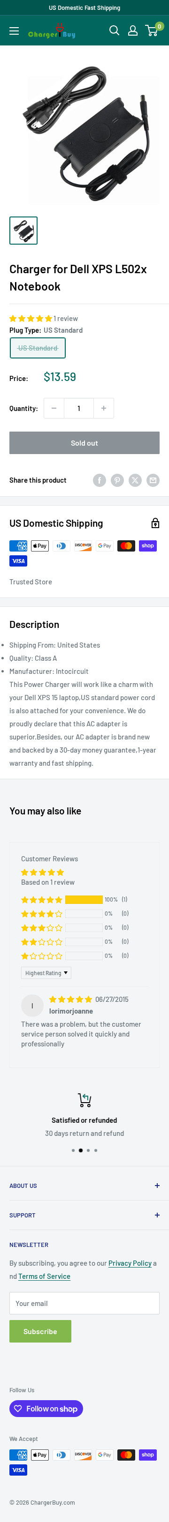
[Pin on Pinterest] (117, 480)
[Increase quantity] (104, 408)
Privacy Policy (130, 1263)
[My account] (133, 30)
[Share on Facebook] (99, 480)
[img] (71, 999)
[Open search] (114, 30)
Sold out (84, 442)
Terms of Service (44, 1276)
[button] (31, 318)
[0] (152, 30)
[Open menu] (14, 31)
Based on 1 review (48, 882)
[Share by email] (153, 480)
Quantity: (23, 408)
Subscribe (40, 1331)
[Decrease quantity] (54, 408)
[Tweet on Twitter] (135, 480)
